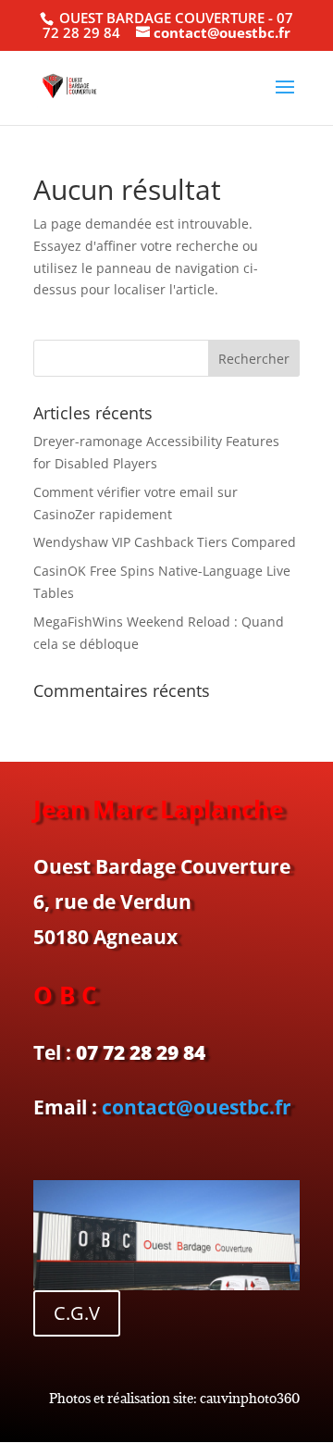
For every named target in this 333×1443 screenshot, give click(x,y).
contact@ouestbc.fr (196, 1107)
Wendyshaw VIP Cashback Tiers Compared (164, 542)
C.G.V (77, 1312)
